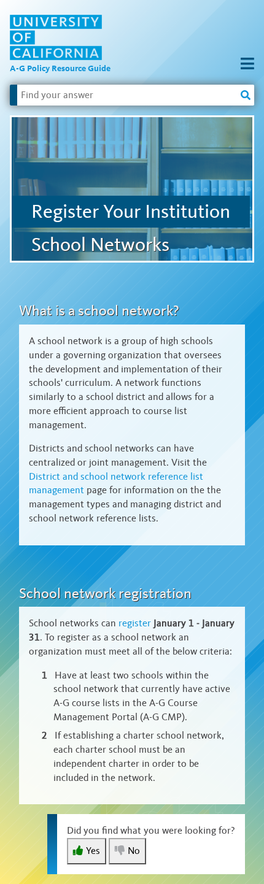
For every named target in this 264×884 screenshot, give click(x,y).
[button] (247, 64)
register (134, 623)
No (134, 850)
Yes (93, 850)
